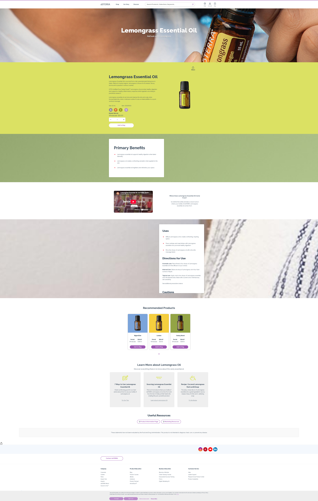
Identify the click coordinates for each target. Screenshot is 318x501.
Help (189, 472)
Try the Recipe (193, 400)
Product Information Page (149, 421)
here (177, 494)
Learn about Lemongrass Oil (159, 400)
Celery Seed (180, 335)
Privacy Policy (154, 498)
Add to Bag (121, 125)
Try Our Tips (125, 400)
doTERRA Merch (105, 483)
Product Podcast (134, 481)
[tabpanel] (138, 332)
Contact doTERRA (112, 458)
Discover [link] (136, 4)
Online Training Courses (165, 474)
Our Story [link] (126, 4)
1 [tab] (159, 354)
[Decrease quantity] (110, 119)
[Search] (193, 4)
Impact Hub (104, 479)
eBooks (132, 476)
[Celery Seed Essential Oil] (180, 323)
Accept (116, 498)
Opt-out (130, 498)
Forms (160, 479)
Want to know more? (144, 498)
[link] (205, 4)
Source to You (105, 485)
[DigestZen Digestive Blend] (138, 323)
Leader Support (192, 474)
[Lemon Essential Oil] (159, 323)
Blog (131, 472)
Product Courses (134, 474)
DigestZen (137, 335)
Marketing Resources (172, 421)
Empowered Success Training (166, 476)
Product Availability (193, 479)
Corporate (103, 472)
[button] (111, 110)
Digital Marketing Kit (164, 481)
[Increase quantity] (123, 119)
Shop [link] (117, 4)
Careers (103, 474)
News (102, 476)
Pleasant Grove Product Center (196, 476)
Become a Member (164, 472)
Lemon (159, 335)
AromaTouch (133, 483)
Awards (103, 481)
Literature (132, 479)
